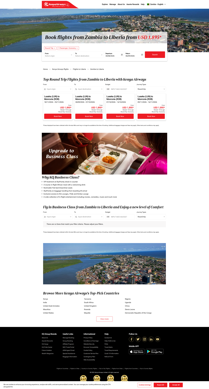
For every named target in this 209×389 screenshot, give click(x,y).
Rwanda (87, 309)
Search (155, 55)
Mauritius (46, 309)
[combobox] (57, 56)
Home (45, 69)
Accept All (176, 385)
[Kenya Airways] (131, 339)
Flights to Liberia (79, 69)
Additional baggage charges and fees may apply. (123, 125)
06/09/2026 (130, 56)
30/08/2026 (109, 56)
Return (128, 53)
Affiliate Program (68, 344)
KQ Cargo (45, 344)
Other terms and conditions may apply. (148, 125)
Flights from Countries (131, 368)
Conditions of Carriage (91, 341)
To (76, 53)
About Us (121, 4)
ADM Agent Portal (68, 350)
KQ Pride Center (47, 347)
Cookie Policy (88, 350)
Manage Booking (68, 338)
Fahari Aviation (47, 350)
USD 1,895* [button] (149, 37)
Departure (108, 53)
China (127, 306)
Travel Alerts (108, 347)
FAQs (106, 344)
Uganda (128, 302)
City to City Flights (104, 368)
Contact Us (108, 338)
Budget (107, 84)
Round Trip (49, 48)
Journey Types (141, 84)
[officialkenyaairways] (144, 339)
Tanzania (87, 299)
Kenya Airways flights (60, 69)
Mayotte (87, 313)
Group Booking (68, 341)
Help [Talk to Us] (109, 341)
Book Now (58, 116)
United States (48, 313)
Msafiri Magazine (47, 353)
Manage (113, 4)
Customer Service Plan (91, 353)
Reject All (160, 385)
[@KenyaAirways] (138, 339)
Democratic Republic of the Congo (138, 313)
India (45, 302)
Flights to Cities (74, 368)
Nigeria (128, 299)
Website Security (89, 344)
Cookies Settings (145, 385)
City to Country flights (146, 368)
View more (104, 319)
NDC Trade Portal (68, 347)
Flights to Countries (62, 368)
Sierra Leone (130, 309)
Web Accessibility (89, 360)
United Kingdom (90, 306)
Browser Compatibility (91, 347)
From (47, 53)
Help (142, 4)
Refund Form (108, 356)
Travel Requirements (111, 350)
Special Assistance (69, 353)
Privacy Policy (88, 338)
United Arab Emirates (51, 306)
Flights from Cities (117, 368)
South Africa (89, 302)
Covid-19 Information (111, 353)
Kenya (45, 299)
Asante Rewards (132, 4)
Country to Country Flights (89, 368)
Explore (105, 4)
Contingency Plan (89, 356)
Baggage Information (70, 356)
